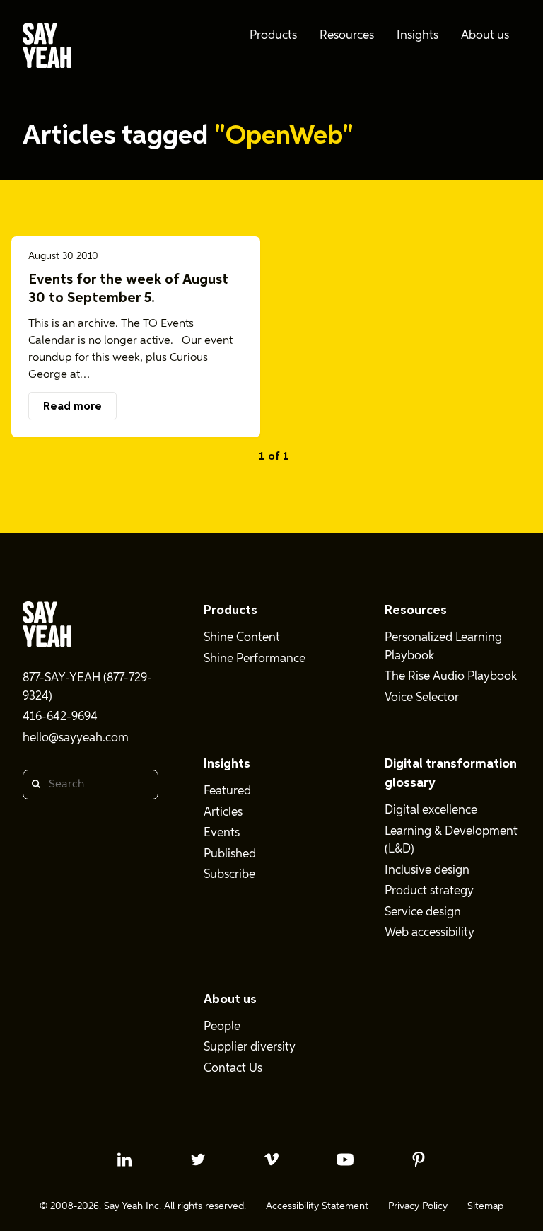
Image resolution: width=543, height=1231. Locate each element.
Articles (223, 813)
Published (230, 854)
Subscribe (229, 875)
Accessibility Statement (317, 1206)
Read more (72, 406)
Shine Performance (254, 659)
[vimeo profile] (271, 1159)
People (222, 1027)
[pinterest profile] (418, 1159)
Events (222, 833)
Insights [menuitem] (417, 36)
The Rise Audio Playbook (451, 677)
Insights (227, 764)
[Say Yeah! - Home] (47, 48)
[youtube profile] (345, 1159)
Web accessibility (429, 933)
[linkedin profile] (124, 1159)
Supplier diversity (250, 1047)
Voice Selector (422, 698)
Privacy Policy (418, 1206)
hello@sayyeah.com (76, 738)
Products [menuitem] (273, 36)
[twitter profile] (198, 1159)
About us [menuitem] (485, 36)
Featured (227, 791)
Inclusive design (427, 871)
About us (230, 999)
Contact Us (233, 1069)
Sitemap (485, 1206)
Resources (416, 610)
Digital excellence (431, 810)
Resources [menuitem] (347, 36)
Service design (423, 912)
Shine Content (242, 638)
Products (230, 610)
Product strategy (429, 891)
